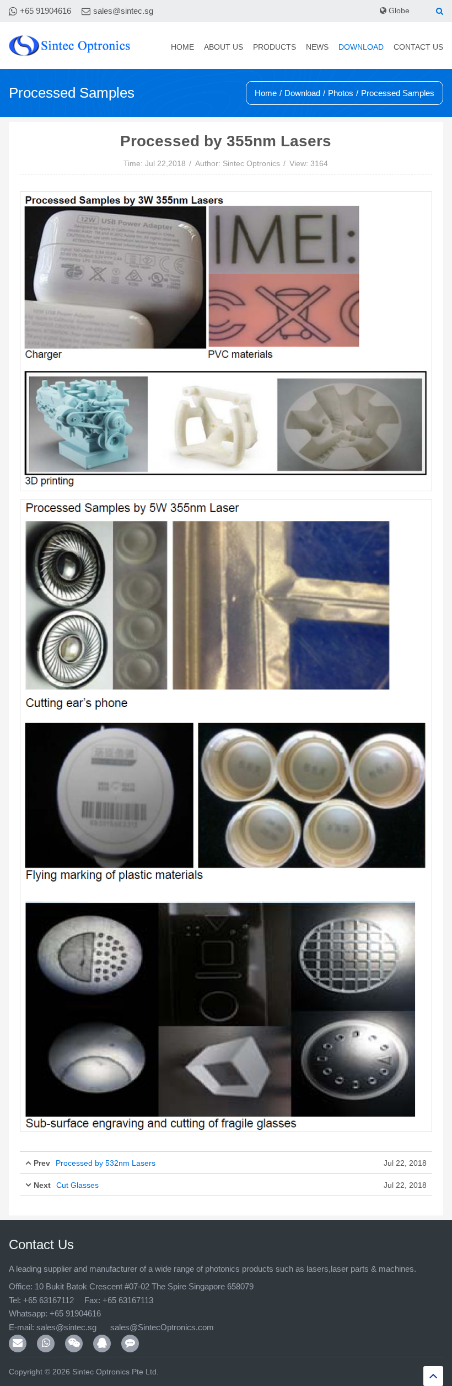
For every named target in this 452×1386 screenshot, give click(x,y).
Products (274, 47)
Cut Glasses (77, 1185)
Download (361, 47)
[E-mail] (17, 1343)
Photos (340, 93)
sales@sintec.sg (123, 10)
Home (182, 47)
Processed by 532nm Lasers (105, 1163)
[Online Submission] (130, 1343)
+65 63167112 (48, 1300)
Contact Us (418, 47)
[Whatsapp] (46, 1343)
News (317, 47)
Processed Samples (397, 93)
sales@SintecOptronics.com (162, 1327)
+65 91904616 (45, 10)
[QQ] (102, 1343)
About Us (223, 47)
